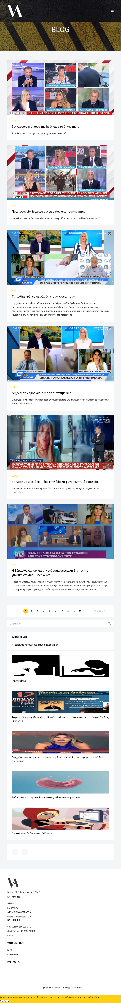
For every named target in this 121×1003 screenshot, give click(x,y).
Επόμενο (99, 611)
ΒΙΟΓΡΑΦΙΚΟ (12, 908)
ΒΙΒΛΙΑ (10, 935)
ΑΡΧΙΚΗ (10, 903)
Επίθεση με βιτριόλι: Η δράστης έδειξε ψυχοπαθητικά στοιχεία (55, 482)
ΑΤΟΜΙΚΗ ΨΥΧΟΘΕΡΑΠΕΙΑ (19, 912)
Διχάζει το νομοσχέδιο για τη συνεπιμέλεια (41, 393)
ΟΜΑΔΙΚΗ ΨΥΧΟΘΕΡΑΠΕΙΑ (19, 917)
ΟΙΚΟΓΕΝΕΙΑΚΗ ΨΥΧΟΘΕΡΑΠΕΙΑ (21, 931)
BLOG (14, 121)
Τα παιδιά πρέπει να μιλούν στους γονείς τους (43, 296)
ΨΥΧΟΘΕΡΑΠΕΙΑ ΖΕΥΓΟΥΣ (19, 927)
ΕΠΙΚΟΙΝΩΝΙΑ (13, 954)
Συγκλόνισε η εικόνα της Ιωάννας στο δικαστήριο (45, 126)
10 (80, 611)
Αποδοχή (4, 1001)
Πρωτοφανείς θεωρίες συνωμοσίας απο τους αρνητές (48, 211)
